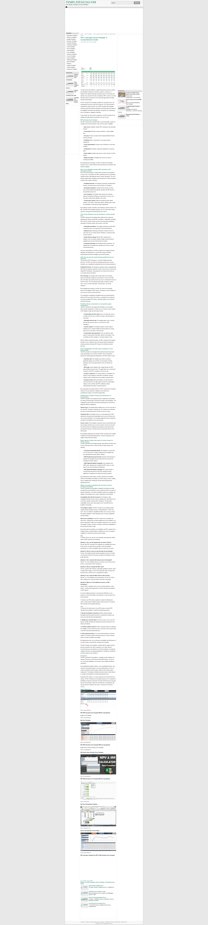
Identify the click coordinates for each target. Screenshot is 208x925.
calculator (84, 880)
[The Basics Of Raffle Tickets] (121, 96)
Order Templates (71, 61)
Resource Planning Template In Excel (97, 897)
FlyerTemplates (70, 50)
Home (82, 34)
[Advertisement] (104, 19)
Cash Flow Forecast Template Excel (97, 903)
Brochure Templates (72, 37)
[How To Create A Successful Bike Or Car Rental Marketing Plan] (122, 103)
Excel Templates (88, 34)
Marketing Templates (72, 59)
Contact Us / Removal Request (92, 922)
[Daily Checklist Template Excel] (84, 886)
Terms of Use (124, 922)
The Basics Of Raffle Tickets (132, 92)
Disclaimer (102, 922)
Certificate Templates (72, 44)
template (91, 880)
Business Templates (72, 41)
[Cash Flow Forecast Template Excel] (84, 904)
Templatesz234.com (81, 2)
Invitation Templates (72, 54)
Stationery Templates (72, 69)
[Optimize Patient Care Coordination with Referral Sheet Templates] (70, 76)
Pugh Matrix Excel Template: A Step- (97, 891)
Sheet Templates (71, 67)
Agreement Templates (72, 35)
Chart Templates (71, 46)
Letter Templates (71, 58)
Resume (69, 63)
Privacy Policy (117, 922)
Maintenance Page (109, 922)
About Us (83, 922)
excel (88, 880)
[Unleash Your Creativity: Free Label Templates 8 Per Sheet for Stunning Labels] (70, 91)
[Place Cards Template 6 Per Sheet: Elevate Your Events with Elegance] (70, 83)
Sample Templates (71, 65)
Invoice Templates (71, 56)
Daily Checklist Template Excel (96, 885)
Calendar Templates (72, 43)
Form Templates (71, 52)
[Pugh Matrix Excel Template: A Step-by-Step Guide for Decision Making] (84, 892)
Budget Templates (71, 39)
